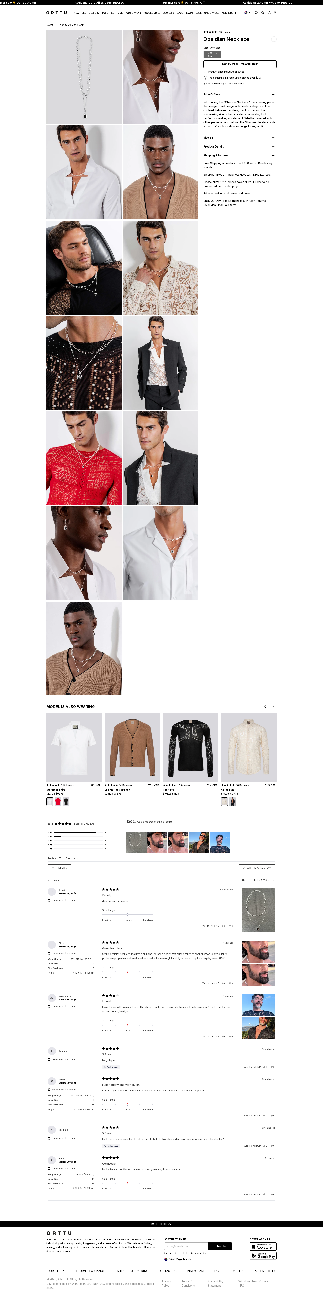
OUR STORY (56, 1271)
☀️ (183, 2)
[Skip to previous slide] (265, 706)
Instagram (195, 1271)
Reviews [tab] (55, 859)
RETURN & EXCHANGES (90, 1271)
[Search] (263, 12)
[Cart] (275, 12)
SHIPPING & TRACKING (132, 1271)
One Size (210, 54)
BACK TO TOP (159, 1224)
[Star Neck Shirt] (74, 747)
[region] (178, 842)
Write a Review (260, 868)
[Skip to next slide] (273, 706)
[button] (216, 32)
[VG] (248, 13)
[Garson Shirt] (249, 747)
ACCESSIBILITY (265, 1271)
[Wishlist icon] (256, 12)
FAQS (217, 1271)
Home (49, 25)
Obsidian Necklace (72, 25)
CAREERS (238, 1271)
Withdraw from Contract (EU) (254, 1283)
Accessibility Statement (215, 1283)
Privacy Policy (166, 1283)
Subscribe (219, 1246)
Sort (245, 880)
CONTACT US (167, 1271)
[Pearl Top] (190, 747)
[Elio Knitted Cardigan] (132, 747)
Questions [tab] (72, 859)
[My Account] (269, 13)
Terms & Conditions (188, 1283)
